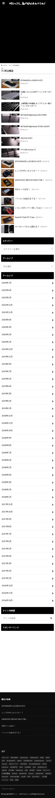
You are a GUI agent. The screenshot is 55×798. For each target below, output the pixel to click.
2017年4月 (7, 556)
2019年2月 (7, 401)
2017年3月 (7, 563)
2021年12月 (7, 305)
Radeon (14, 773)
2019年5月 (7, 378)
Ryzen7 (31, 773)
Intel (21, 767)
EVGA (44, 764)
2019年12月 (7, 349)
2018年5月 (7, 467)
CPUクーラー (13, 764)
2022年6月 (7, 290)
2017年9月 (7, 519)
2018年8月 (7, 445)
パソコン (5, 780)
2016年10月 (7, 600)
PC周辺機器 (6, 773)
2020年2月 (7, 334)
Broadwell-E (11, 761)
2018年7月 (7, 452)
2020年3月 (7, 327)
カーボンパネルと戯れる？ (31, 226)
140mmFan (34, 757)
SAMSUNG (39, 773)
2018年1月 (7, 497)
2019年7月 (7, 371)
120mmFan (24, 757)
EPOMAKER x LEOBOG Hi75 (32, 161)
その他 (44, 777)
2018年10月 (7, 430)
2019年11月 (7, 356)
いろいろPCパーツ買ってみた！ (33, 208)
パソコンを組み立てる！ (30, 198)
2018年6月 (7, 460)
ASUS (48, 757)
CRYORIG (23, 764)
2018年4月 (7, 474)
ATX (3, 761)
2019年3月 (7, 393)
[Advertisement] (27, 35)
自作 (16, 780)
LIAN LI (4, 770)
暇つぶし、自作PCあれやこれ (21, 794)
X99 (28, 777)
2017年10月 (7, 511)
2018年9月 (7, 438)
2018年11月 (7, 423)
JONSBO (28, 767)
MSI (26, 770)
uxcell (23, 777)
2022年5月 (7, 297)
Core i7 (48, 761)
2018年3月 (7, 482)
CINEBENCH (28, 761)
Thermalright (14, 777)
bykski (19, 761)
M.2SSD (11, 770)
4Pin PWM (14, 757)
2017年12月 (7, 504)
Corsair (4, 764)
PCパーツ (46, 770)
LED (34, 767)
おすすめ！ (36, 777)
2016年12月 (7, 585)
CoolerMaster (39, 761)
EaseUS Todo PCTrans (28, 217)
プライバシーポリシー (8, 789)
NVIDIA (32, 770)
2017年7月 (7, 534)
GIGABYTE (14, 767)
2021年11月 (7, 312)
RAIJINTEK (23, 773)
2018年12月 (7, 415)
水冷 (11, 780)
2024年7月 (7, 282)
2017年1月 (7, 578)
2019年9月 (7, 364)
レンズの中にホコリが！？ (31, 170)
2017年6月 (7, 541)
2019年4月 (7, 386)
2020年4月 (7, 319)
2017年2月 (7, 570)
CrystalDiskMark (34, 764)
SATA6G (48, 773)
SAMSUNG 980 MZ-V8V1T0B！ (33, 180)
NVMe (39, 770)
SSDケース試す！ (27, 189)
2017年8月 (7, 526)
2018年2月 (7, 489)
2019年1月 (7, 408)
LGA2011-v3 (42, 767)
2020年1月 (7, 342)
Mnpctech (19, 770)
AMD (42, 757)
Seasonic (5, 777)
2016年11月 (7, 593)
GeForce (5, 767)
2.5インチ (5, 757)
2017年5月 (7, 548)
